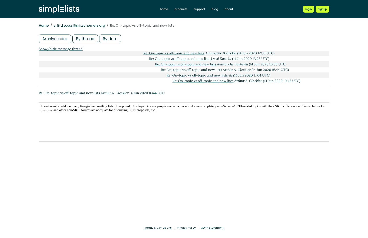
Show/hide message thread (61, 49)
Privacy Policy (186, 228)
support (199, 9)
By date (110, 38)
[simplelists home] (59, 9)
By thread (85, 38)
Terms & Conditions (158, 228)
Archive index (55, 38)
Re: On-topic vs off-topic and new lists (173, 53)
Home (44, 25)
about (228, 9)
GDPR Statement (212, 228)
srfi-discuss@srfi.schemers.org (79, 25)
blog (214, 9)
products (180, 9)
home (164, 9)
